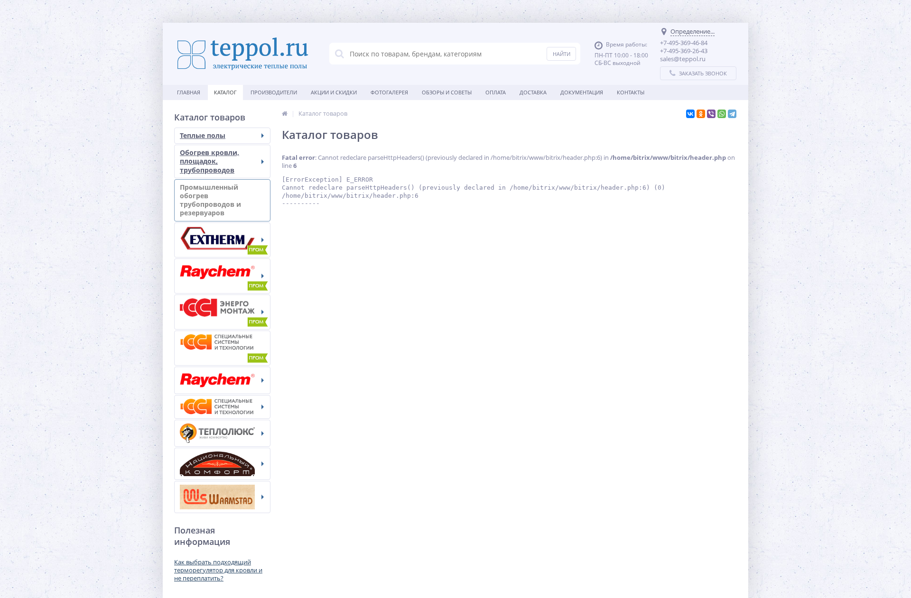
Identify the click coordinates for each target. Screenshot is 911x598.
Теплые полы (202, 135)
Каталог (225, 92)
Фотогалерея (389, 92)
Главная (188, 92)
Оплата (495, 92)
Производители (274, 92)
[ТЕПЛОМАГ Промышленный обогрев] (222, 312)
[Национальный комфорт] (222, 464)
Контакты (630, 92)
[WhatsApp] (721, 114)
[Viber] (711, 114)
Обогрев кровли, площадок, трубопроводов (209, 161)
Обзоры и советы (447, 92)
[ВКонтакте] (690, 114)
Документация (581, 92)
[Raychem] (222, 380)
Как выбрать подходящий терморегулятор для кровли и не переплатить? (218, 570)
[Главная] (285, 113)
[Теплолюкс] (222, 433)
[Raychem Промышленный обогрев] (222, 276)
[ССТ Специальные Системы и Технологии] (222, 407)
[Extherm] (222, 240)
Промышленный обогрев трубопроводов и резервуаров (210, 200)
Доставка (533, 92)
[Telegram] (732, 114)
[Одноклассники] (701, 114)
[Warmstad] (222, 497)
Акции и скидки (334, 92)
